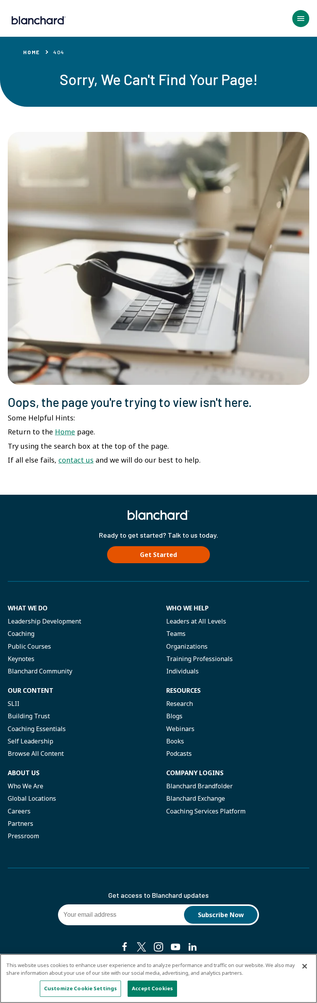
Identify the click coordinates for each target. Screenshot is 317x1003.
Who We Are (25, 786)
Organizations (187, 646)
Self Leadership (30, 741)
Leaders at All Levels (196, 621)
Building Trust (29, 716)
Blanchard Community (40, 671)
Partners (20, 823)
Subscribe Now (221, 915)
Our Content (30, 690)
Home (31, 52)
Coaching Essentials (37, 728)
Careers (19, 811)
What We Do (28, 608)
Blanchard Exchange (195, 798)
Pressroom (23, 836)
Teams (176, 633)
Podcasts (179, 753)
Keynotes (21, 658)
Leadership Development (44, 621)
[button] (300, 18)
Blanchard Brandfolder (199, 786)
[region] (158, 978)
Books (175, 741)
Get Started (158, 554)
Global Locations (32, 798)
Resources (183, 690)
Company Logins (194, 773)
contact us (76, 460)
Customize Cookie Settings (80, 988)
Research (179, 703)
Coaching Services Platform (205, 811)
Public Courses (29, 646)
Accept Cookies (152, 988)
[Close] (304, 966)
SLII (13, 703)
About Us (23, 773)
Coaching (21, 633)
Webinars (180, 728)
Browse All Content (36, 753)
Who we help (187, 608)
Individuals (182, 671)
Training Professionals (199, 658)
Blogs (174, 716)
